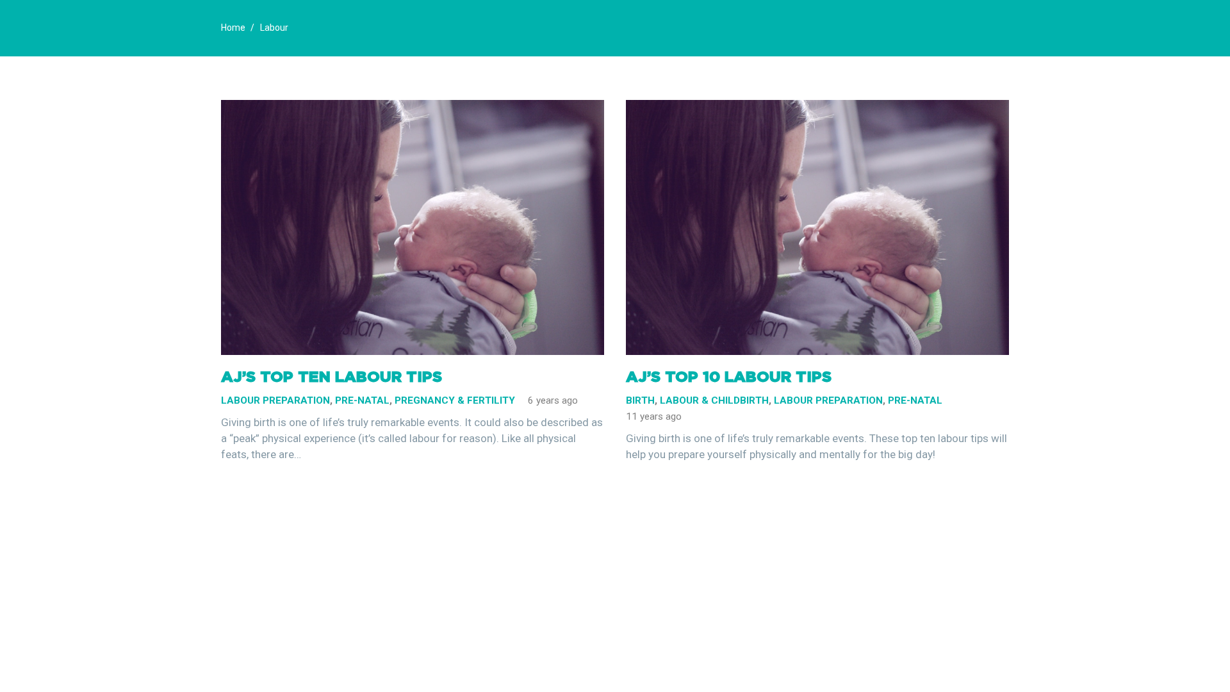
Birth (640, 400)
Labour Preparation (275, 400)
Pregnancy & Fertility (455, 400)
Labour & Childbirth (714, 400)
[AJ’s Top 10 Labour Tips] (817, 107)
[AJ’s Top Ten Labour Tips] (412, 107)
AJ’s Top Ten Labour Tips (331, 376)
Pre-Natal (362, 400)
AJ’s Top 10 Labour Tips (729, 376)
